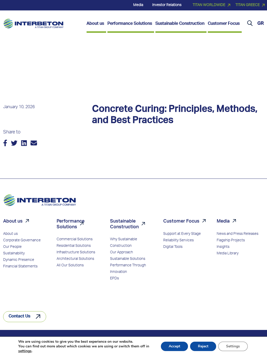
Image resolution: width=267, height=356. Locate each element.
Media (223, 221)
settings (25, 351)
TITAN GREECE (247, 5)
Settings (233, 346)
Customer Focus (181, 221)
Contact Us (19, 317)
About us (13, 221)
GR (260, 23)
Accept (174, 346)
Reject (203, 346)
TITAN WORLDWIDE (209, 5)
